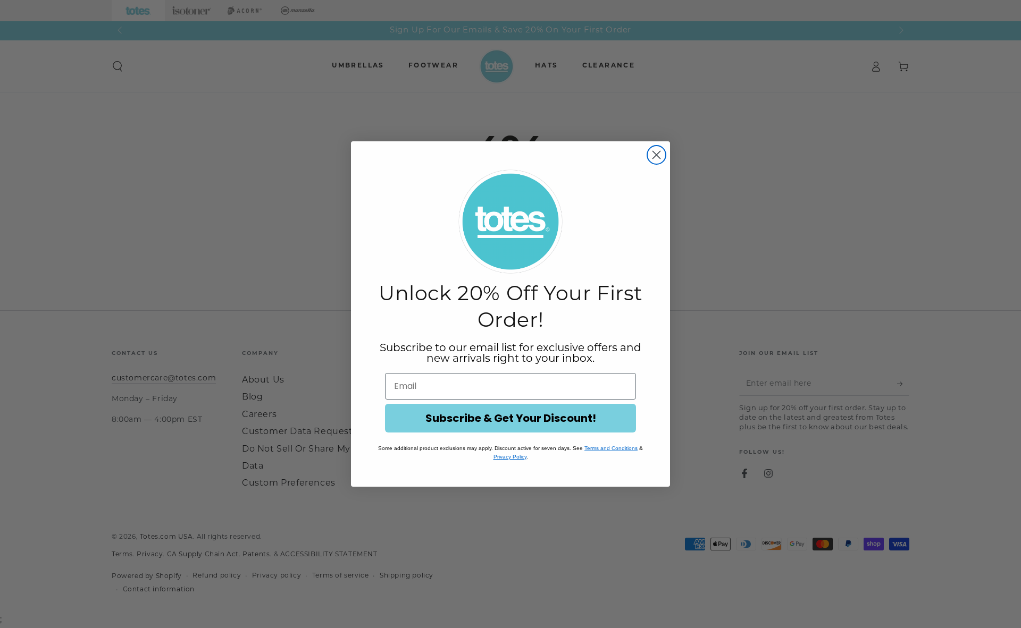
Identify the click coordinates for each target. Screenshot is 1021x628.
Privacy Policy (509, 457)
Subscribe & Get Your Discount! (510, 418)
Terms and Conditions (611, 448)
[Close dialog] (656, 155)
